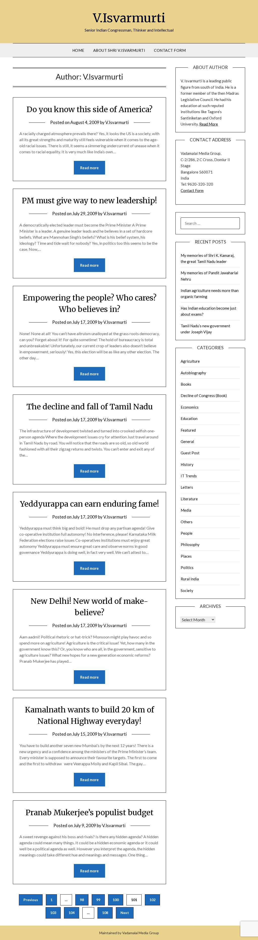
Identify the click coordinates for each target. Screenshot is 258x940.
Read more (89, 167)
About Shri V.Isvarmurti (119, 50)
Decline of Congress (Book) (204, 395)
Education (189, 418)
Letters (187, 487)
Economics (190, 407)
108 (105, 912)
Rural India (190, 579)
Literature (189, 499)
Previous (30, 900)
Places (186, 556)
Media (186, 510)
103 (53, 912)
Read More (208, 124)
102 (152, 900)
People (186, 533)
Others (186, 522)
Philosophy (190, 544)
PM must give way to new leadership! (89, 200)
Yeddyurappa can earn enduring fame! (89, 504)
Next (124, 912)
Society (187, 590)
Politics (187, 567)
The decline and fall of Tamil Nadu (89, 406)
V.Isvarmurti (129, 18)
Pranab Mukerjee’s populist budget (89, 812)
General (187, 441)
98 (82, 900)
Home (78, 50)
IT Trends (189, 476)
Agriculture (190, 361)
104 (72, 912)
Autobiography (193, 372)
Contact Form (170, 50)
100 (116, 900)
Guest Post (190, 453)
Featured (188, 430)
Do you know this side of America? (89, 109)
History (187, 464)
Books (186, 384)
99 (98, 900)
